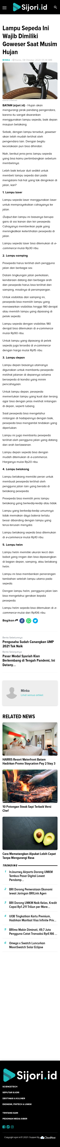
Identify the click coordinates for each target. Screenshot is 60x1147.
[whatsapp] (28, 620)
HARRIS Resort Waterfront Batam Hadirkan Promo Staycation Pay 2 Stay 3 (28, 761)
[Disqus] (30, 1012)
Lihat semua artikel (32, 695)
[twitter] (35, 620)
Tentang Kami (10, 1113)
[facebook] (22, 620)
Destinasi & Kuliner (13, 1098)
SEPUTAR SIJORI (10, 1092)
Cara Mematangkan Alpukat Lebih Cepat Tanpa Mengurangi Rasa (29, 855)
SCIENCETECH (10, 1086)
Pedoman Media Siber (14, 1118)
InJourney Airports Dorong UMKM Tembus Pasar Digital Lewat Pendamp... (31, 876)
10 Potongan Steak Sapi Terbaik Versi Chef (26, 808)
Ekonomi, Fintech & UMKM (17, 1104)
